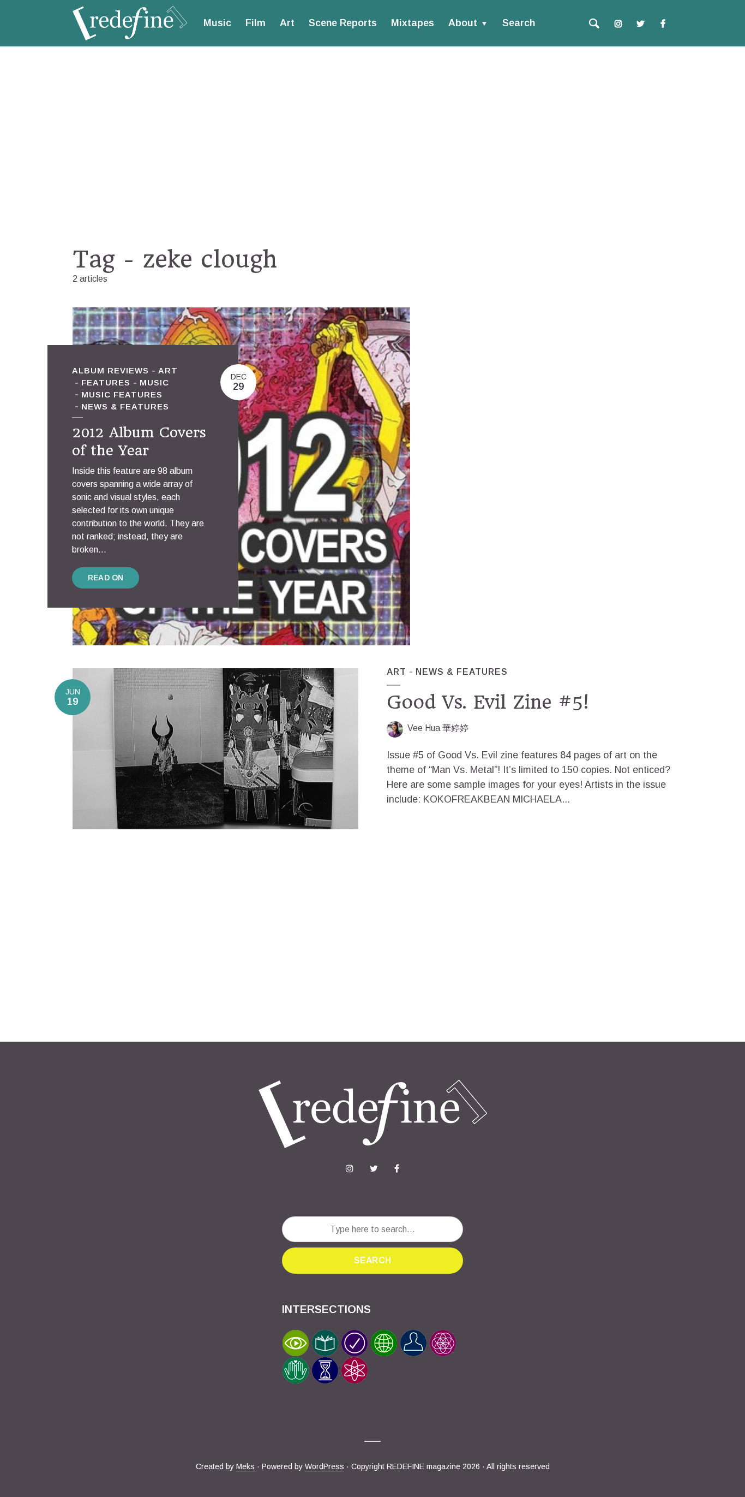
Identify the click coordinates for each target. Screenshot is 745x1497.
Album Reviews (110, 370)
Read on (105, 577)
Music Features (122, 394)
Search (518, 22)
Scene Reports (343, 22)
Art (287, 22)
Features (105, 382)
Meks (245, 1466)
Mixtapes (412, 22)
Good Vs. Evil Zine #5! (488, 702)
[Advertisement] (372, 145)
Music (217, 22)
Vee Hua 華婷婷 (437, 728)
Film (255, 22)
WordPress (324, 1466)
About (462, 22)
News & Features (125, 406)
